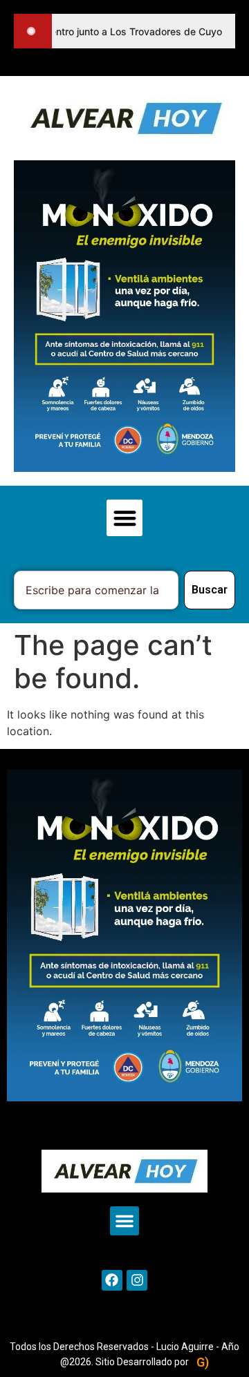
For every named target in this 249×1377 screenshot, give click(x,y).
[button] (125, 518)
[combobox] (96, 590)
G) (202, 1362)
